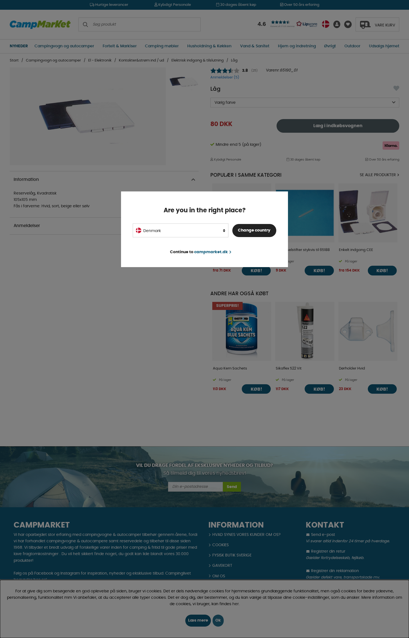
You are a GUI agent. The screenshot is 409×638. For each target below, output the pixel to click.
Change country (254, 230)
